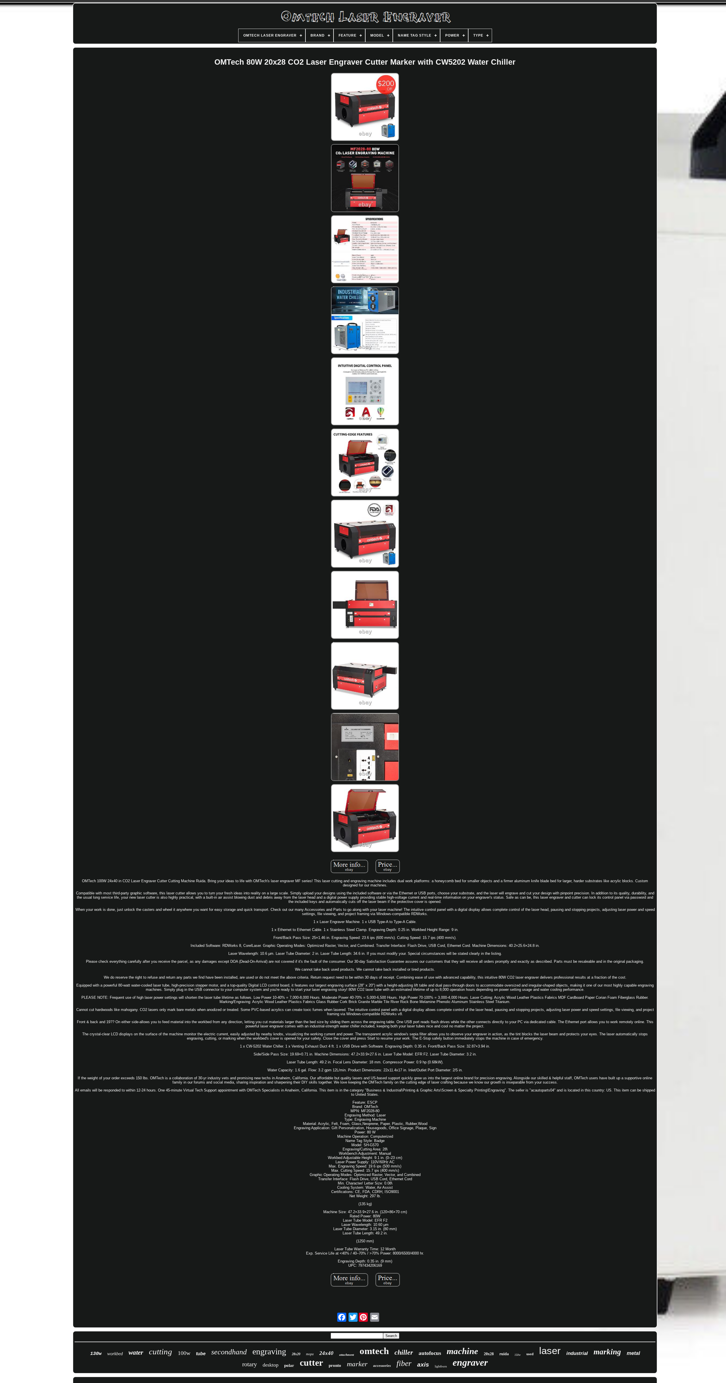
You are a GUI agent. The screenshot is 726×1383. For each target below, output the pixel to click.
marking (607, 1352)
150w (517, 1354)
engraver (470, 1362)
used (529, 1354)
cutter (311, 1362)
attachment (346, 1354)
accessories (382, 1365)
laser (550, 1350)
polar (289, 1365)
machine (462, 1351)
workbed (115, 1353)
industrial (577, 1353)
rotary (249, 1364)
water (135, 1352)
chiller (403, 1352)
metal (633, 1353)
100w (184, 1353)
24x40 (326, 1353)
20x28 (489, 1354)
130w (96, 1353)
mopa (310, 1354)
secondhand (229, 1352)
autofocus (430, 1353)
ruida (504, 1354)
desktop (270, 1365)
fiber (403, 1363)
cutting (160, 1351)
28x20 (296, 1354)
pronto (335, 1365)
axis (423, 1364)
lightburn (441, 1366)
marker (357, 1364)
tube (201, 1353)
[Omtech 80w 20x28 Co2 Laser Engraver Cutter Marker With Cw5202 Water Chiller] (365, 107)
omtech (374, 1351)
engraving (269, 1351)
